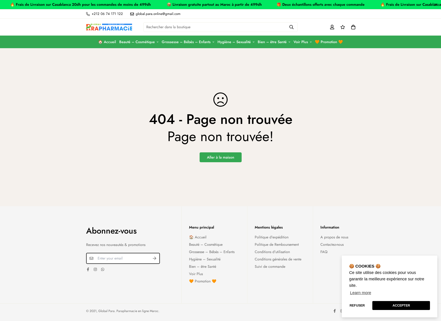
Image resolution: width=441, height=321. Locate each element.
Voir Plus (301, 42)
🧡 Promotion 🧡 (329, 42)
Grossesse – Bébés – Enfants (186, 42)
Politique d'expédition (271, 237)
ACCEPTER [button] (401, 305)
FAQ (324, 251)
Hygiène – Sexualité (234, 42)
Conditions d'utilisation (272, 251)
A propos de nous (334, 237)
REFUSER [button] (357, 305)
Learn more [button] (360, 292)
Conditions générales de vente (278, 259)
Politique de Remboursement (277, 244)
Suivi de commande (270, 266)
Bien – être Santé (272, 42)
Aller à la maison (220, 157)
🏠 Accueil (107, 42)
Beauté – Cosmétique (137, 42)
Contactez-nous (332, 244)
